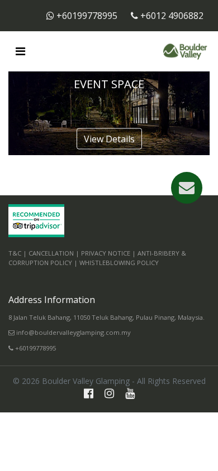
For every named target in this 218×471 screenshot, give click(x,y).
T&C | (17, 253)
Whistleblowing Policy (119, 262)
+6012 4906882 (170, 15)
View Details (109, 139)
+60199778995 (87, 15)
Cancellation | (54, 253)
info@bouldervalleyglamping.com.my (73, 332)
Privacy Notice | (108, 253)
